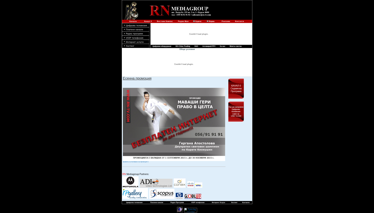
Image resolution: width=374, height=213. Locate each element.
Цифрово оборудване (162, 46)
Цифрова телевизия (134, 202)
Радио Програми (177, 202)
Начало (133, 21)
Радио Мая (183, 21)
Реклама (226, 21)
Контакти (239, 21)
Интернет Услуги (218, 202)
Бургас (198, 21)
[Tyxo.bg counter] (190, 211)
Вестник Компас (165, 21)
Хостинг (234, 202)
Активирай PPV (208, 46)
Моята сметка (236, 46)
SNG (196, 46)
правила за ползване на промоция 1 (136, 161)
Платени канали (156, 202)
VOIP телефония (197, 202)
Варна (212, 21)
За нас (222, 46)
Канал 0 (148, 21)
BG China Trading (183, 46)
